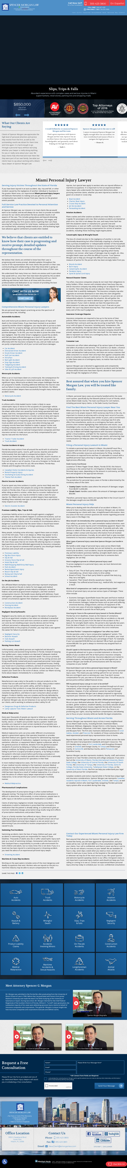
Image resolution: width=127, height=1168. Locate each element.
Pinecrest (86, 733)
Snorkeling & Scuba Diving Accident (19, 475)
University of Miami (83, 760)
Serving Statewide (96, 12)
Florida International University (104, 760)
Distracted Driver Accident (15, 351)
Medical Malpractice (13, 783)
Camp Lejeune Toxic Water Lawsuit (19, 709)
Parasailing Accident (77, 208)
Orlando (78, 746)
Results (104, 12)
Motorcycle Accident (13, 396)
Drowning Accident (12, 854)
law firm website (57, 1162)
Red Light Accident (12, 360)
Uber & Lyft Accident (13, 369)
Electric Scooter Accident (15, 506)
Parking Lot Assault (12, 641)
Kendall (76, 733)
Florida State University (82, 767)
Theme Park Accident (13, 477)
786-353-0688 (104, 9)
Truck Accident (11, 441)
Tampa (103, 746)
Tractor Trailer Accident (14, 439)
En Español (117, 3)
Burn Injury (73, 266)
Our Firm (79, 12)
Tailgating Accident (12, 365)
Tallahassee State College (103, 767)
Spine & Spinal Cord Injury (79, 273)
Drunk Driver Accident (13, 353)
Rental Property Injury (13, 472)
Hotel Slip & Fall (11, 562)
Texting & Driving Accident (15, 367)
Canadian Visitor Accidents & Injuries (19, 470)
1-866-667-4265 (100, 7)
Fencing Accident (11, 605)
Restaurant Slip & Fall (13, 574)
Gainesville (79, 749)
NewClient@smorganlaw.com (62, 1146)
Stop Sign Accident (12, 362)
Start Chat (24, 298)
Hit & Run (8, 358)
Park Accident (10, 567)
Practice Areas (86, 12)
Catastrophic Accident (78, 269)
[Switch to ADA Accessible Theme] (4, 1161)
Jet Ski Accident (75, 206)
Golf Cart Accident (12, 355)
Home (73, 12)
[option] (22, 106)
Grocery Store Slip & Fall (14, 560)
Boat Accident (74, 199)
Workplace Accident (13, 607)
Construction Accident (13, 603)
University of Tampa (84, 765)
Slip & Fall (9, 558)
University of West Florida (76, 769)
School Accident (11, 576)
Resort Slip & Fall (11, 572)
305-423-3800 (98, 3)
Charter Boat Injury (77, 201)
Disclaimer (107, 1147)
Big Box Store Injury (13, 555)
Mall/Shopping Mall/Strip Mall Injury (19, 565)
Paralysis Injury (75, 271)
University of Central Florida (92, 762)
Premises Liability (12, 553)
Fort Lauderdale (95, 744)
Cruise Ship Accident (77, 203)
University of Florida (105, 765)
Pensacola (110, 749)
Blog (116, 12)
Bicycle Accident (75, 264)
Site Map (97, 1147)
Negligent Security (12, 634)
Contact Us (122, 12)
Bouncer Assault (11, 636)
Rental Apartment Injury (14, 569)
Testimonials (110, 12)
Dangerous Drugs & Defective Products (20, 706)
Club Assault (10, 639)
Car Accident (10, 348)
